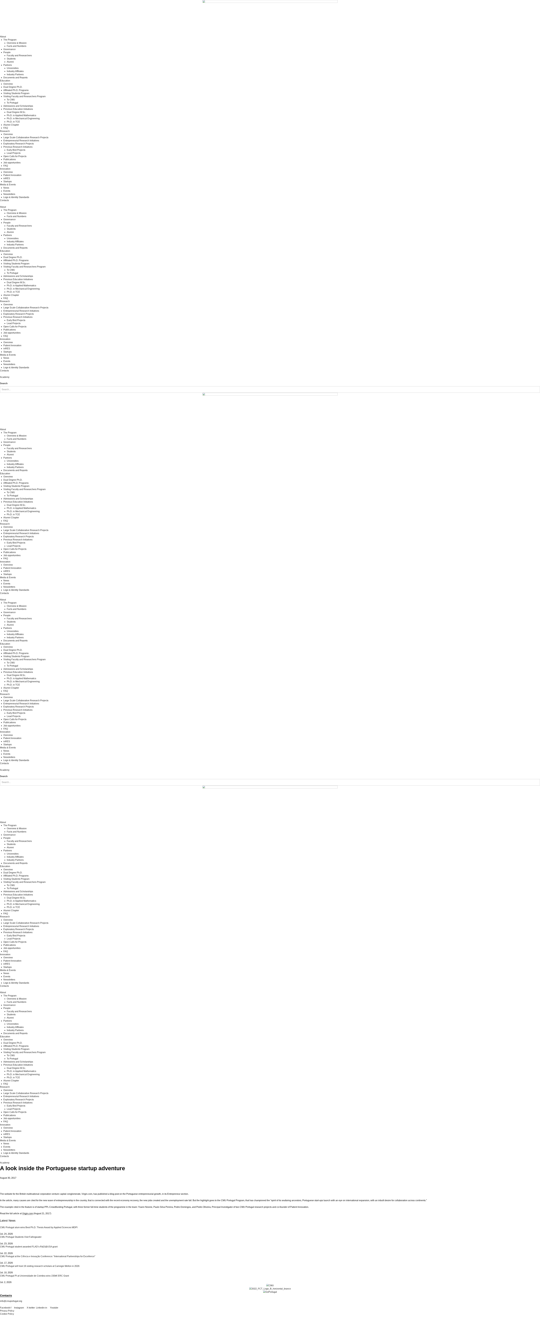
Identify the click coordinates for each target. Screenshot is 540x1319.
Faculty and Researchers (19, 55)
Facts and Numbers (16, 46)
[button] (270, 380)
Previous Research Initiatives (17, 147)
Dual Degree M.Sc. (16, 112)
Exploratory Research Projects (18, 143)
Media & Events (8, 184)
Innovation (5, 169)
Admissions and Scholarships (18, 106)
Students (11, 59)
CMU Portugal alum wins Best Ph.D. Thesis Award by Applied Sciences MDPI (38, 1227)
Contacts (4, 200)
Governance (9, 49)
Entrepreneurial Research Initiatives (21, 140)
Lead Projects (14, 153)
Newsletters (9, 194)
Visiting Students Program (16, 93)
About (3, 36)
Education (5, 80)
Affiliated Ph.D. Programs (16, 90)
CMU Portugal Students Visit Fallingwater (20, 1237)
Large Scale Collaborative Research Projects (25, 137)
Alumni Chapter (11, 125)
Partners (7, 65)
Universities (13, 68)
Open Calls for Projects (14, 156)
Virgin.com (27, 1213)
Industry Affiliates (15, 71)
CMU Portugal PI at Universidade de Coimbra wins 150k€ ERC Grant (34, 1276)
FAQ (5, 128)
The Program (9, 40)
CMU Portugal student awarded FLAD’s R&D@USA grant (29, 1246)
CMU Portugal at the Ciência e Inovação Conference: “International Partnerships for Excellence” (47, 1256)
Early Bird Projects (16, 150)
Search (4, 383)
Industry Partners (15, 74)
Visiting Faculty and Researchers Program (24, 96)
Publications (9, 159)
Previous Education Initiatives (18, 109)
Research (5, 131)
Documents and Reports (15, 77)
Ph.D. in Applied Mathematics (21, 115)
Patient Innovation (12, 175)
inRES (6, 178)
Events (6, 191)
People (7, 52)
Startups (7, 181)
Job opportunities (12, 162)
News (6, 188)
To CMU (11, 99)
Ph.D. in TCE (13, 122)
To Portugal (12, 103)
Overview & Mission (17, 43)
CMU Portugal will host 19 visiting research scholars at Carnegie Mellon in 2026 (39, 1266)
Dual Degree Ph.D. (12, 87)
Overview (8, 84)
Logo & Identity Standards (16, 197)
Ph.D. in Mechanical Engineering (23, 118)
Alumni (10, 62)
